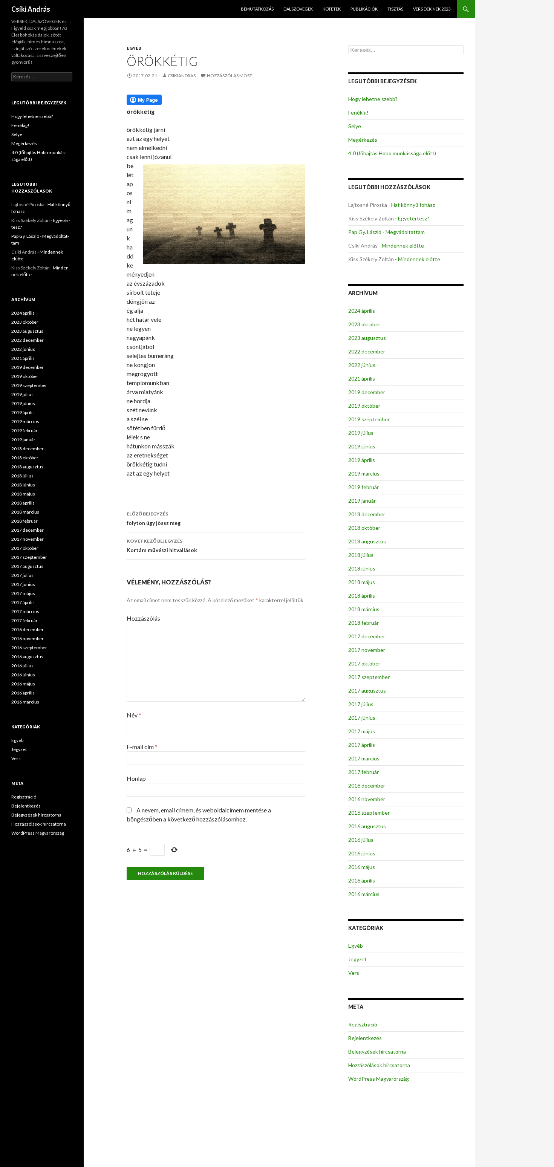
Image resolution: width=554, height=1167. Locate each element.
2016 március (364, 894)
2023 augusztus (367, 338)
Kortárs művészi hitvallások (162, 545)
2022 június (361, 365)
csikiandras (182, 75)
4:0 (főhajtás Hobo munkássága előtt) (392, 153)
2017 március (364, 758)
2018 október (364, 528)
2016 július (360, 840)
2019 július (360, 433)
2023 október (364, 324)
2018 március (364, 609)
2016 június (361, 853)
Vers (353, 973)
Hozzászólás (143, 618)
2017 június (361, 717)
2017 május (361, 731)
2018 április (361, 595)
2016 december (366, 785)
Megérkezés (362, 139)
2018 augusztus (367, 541)
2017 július (360, 704)
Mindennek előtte (403, 245)
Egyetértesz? (413, 218)
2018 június (361, 568)
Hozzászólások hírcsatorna (379, 1065)
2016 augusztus (367, 826)
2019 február (363, 487)
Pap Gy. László (364, 232)
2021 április (361, 378)
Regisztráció (362, 1024)
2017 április (361, 745)
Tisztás (395, 8)
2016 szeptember (369, 812)
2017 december (366, 636)
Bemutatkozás (257, 8)
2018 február (363, 622)
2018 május (361, 582)
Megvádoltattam (405, 232)
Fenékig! (358, 112)
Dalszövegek (298, 8)
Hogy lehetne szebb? (373, 99)
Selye (354, 126)
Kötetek (332, 8)
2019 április (361, 460)
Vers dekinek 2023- (432, 8)
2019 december (366, 392)
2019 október (364, 405)
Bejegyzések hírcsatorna (377, 1051)
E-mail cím (142, 746)
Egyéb (134, 48)
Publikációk (364, 8)
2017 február (363, 772)
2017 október (364, 663)
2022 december (366, 351)
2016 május (361, 867)
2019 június (361, 446)
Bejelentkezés (365, 1038)
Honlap (136, 778)
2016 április (361, 880)
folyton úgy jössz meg (154, 518)
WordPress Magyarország (378, 1078)
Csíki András (30, 9)
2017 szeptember (369, 677)
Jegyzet (357, 959)
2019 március (364, 473)
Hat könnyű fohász (413, 205)
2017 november (366, 650)
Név (134, 715)
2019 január (362, 500)
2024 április (361, 310)
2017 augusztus (367, 690)
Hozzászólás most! (230, 75)
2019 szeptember (369, 419)
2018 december (366, 514)
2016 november (366, 799)
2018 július (360, 555)
